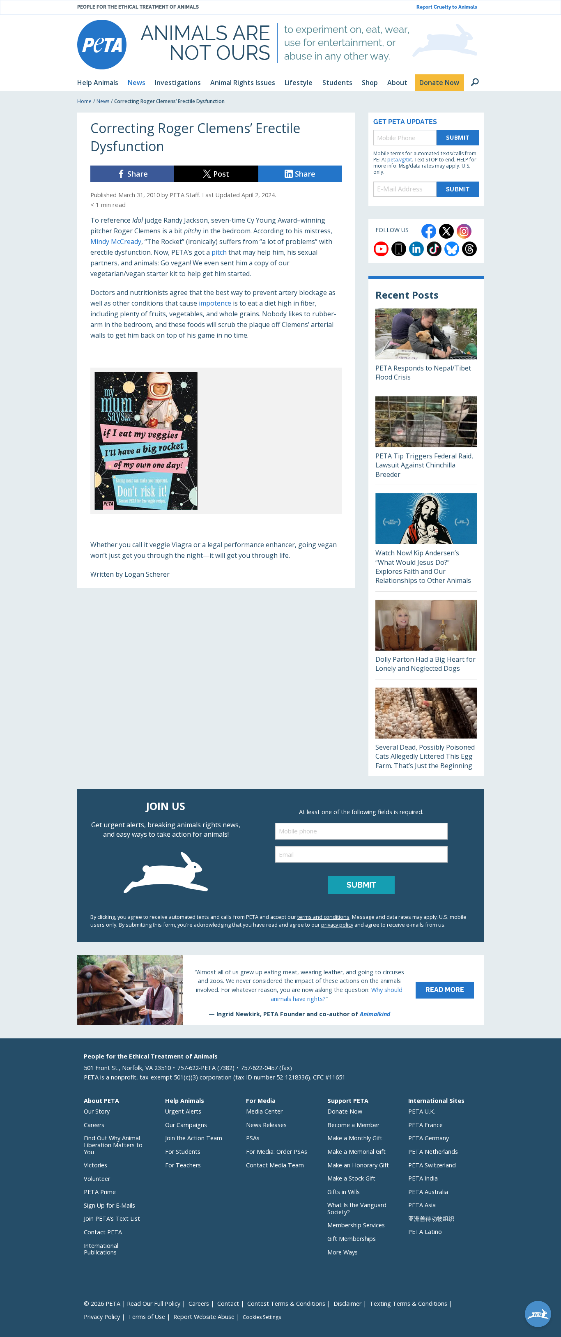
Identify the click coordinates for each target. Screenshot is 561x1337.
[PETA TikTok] (434, 249)
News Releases (266, 1125)
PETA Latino (425, 1232)
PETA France (425, 1125)
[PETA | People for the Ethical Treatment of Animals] (101, 44)
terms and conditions (323, 916)
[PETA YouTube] (381, 249)
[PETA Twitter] (446, 231)
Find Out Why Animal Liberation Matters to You (113, 1144)
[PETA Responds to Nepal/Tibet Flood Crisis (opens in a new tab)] (426, 348)
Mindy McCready (115, 241)
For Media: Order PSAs (276, 1151)
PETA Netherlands (433, 1151)
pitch (219, 252)
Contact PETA (103, 1232)
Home (84, 101)
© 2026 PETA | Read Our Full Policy (132, 1303)
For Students (182, 1151)
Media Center (264, 1111)
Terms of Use (146, 1317)
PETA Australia (428, 1192)
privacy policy (337, 924)
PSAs (253, 1138)
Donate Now (344, 1111)
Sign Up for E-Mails (109, 1205)
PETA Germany (428, 1138)
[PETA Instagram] (464, 231)
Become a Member (353, 1125)
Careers (94, 1125)
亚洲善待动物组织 (431, 1218)
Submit (458, 137)
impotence (215, 303)
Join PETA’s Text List (112, 1218)
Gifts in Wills (343, 1192)
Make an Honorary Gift (358, 1165)
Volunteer (97, 1179)
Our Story (97, 1111)
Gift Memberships (351, 1239)
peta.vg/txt (399, 159)
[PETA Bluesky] (451, 249)
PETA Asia (422, 1205)
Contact (228, 1303)
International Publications (101, 1249)
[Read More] (280, 990)
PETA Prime (100, 1192)
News (103, 101)
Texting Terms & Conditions (408, 1303)
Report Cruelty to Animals (446, 7)
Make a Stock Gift (351, 1178)
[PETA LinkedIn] (416, 249)
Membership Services (356, 1225)
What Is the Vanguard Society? (356, 1208)
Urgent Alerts (183, 1111)
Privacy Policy (102, 1317)
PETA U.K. (421, 1111)
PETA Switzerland (432, 1165)
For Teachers (183, 1165)
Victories (95, 1165)
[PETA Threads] (469, 249)
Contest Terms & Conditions (286, 1303)
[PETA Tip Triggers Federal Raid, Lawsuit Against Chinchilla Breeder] (426, 440)
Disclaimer (347, 1303)
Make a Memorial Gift (356, 1151)
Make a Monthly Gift (354, 1138)
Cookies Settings (262, 1317)
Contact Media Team (275, 1165)
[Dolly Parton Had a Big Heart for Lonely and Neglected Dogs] (426, 639)
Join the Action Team (193, 1138)
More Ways (342, 1252)
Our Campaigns (186, 1125)
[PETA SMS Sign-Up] (398, 249)
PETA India (423, 1178)
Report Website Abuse (204, 1317)
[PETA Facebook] (428, 231)
